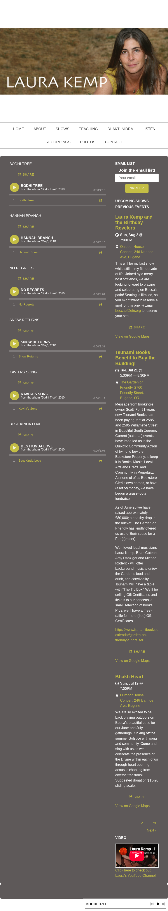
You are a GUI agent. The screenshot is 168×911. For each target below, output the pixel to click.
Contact (113, 142)
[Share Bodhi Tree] (100, 200)
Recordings (58, 142)
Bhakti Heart (129, 676)
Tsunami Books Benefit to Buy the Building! (135, 358)
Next (150, 830)
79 (154, 823)
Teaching (88, 129)
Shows (62, 129)
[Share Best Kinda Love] (100, 461)
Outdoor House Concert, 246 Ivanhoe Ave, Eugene (136, 252)
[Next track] (163, 904)
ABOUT (39, 129)
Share (28, 174)
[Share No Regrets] (100, 304)
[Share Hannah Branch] (100, 252)
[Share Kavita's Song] (100, 408)
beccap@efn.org (128, 310)
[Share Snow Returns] (100, 356)
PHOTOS (87, 142)
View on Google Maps (132, 336)
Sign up (137, 188)
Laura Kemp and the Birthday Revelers (133, 222)
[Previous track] (152, 904)
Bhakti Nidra (120, 129)
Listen (149, 129)
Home (18, 129)
